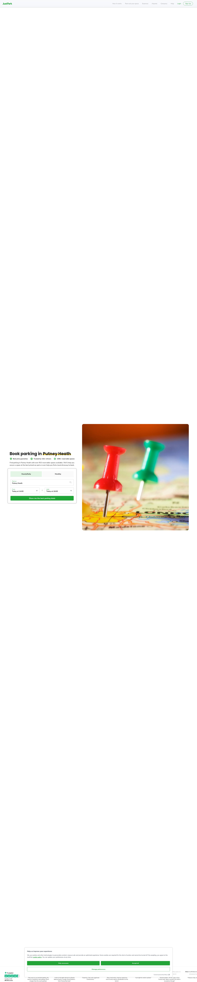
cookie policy (37, 957)
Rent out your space (132, 4)
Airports (154, 4)
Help (172, 4)
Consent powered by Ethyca (161, 974)
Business (145, 4)
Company (164, 4)
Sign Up (188, 4)
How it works (117, 4)
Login (179, 4)
